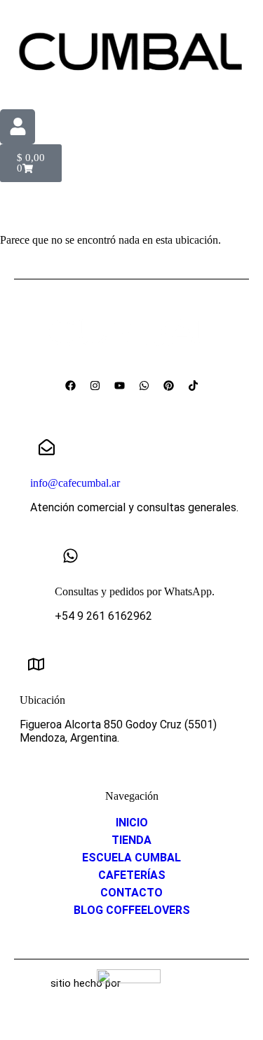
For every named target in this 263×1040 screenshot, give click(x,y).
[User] (17, 126)
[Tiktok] (192, 385)
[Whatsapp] (143, 385)
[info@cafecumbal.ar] (46, 447)
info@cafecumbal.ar (75, 483)
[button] (131, 202)
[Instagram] (94, 385)
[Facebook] (70, 385)
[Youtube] (119, 385)
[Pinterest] (168, 385)
